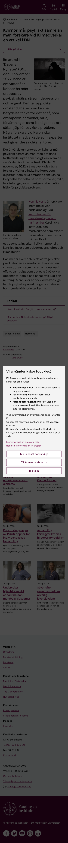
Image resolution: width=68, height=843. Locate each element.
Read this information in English (23, 445)
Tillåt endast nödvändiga (34, 454)
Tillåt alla (34, 470)
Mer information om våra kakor (23, 442)
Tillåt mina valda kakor (34, 462)
